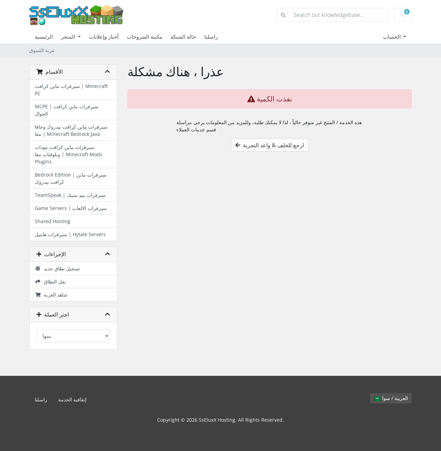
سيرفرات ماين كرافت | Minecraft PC (71, 90)
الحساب (392, 36)
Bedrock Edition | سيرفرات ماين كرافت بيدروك (70, 178)
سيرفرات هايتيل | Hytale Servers (70, 234)
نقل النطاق (53, 281)
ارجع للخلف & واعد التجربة (272, 145)
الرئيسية (44, 36)
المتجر (68, 36)
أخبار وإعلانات (104, 36)
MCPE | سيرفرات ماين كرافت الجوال (67, 110)
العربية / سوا (394, 398)
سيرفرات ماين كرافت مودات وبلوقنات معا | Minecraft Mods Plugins (68, 154)
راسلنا (211, 36)
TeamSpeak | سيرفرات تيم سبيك (70, 195)
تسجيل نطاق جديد (60, 268)
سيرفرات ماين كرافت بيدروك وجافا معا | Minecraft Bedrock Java (71, 130)
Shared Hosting (52, 221)
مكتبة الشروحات (144, 36)
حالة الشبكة (183, 36)
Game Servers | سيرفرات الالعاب (71, 208)
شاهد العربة (54, 294)
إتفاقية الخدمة (72, 399)
